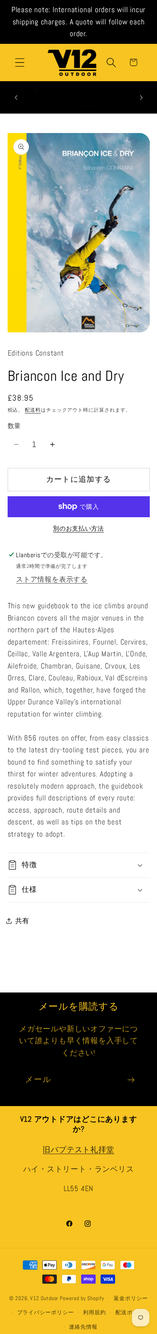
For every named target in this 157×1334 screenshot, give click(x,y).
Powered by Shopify (82, 1298)
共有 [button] (22, 920)
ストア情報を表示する (52, 579)
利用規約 (94, 1312)
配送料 (33, 410)
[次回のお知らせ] (141, 97)
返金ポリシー (130, 1298)
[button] (19, 62)
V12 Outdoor (44, 1298)
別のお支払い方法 (78, 528)
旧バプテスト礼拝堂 (78, 1149)
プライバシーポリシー (45, 1312)
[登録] (131, 1080)
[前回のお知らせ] (16, 97)
